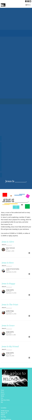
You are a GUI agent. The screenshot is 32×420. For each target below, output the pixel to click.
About (2, 392)
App (2, 402)
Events (3, 394)
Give (2, 398)
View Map (3, 417)
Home (2, 390)
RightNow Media (5, 400)
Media (2, 396)
